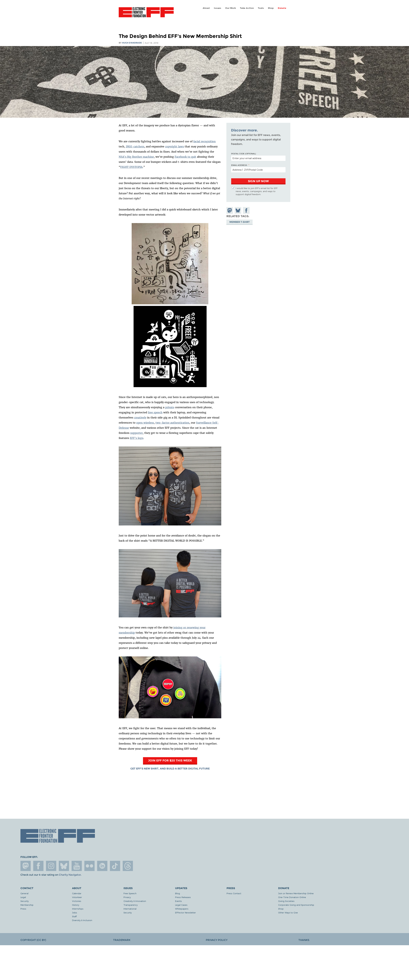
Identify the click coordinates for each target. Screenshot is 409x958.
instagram (51, 866)
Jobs (74, 912)
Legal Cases (181, 905)
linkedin (102, 866)
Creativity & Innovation (134, 901)
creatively (140, 417)
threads (128, 866)
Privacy (127, 897)
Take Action (247, 8)
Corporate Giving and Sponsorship (296, 905)
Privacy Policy (217, 940)
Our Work (230, 8)
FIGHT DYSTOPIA (131, 167)
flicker (89, 866)
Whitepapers (181, 908)
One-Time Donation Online (292, 897)
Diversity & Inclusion (82, 920)
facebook (38, 866)
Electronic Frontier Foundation (146, 14)
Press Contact (234, 893)
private (169, 407)
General (24, 893)
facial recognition (204, 141)
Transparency (130, 905)
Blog (177, 893)
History (75, 905)
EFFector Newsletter (185, 912)
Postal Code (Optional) (243, 153)
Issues (217, 8)
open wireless (145, 422)
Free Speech (129, 893)
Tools (261, 8)
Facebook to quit (185, 156)
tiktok (115, 866)
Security (24, 901)
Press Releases (183, 897)
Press (23, 908)
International (129, 908)
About (206, 8)
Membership (26, 905)
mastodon (25, 866)
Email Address (239, 165)
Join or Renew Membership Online (296, 893)
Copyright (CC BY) (33, 940)
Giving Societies (286, 901)
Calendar (76, 893)
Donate (282, 8)
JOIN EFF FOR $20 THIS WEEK (170, 760)
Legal (23, 897)
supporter (136, 432)
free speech (155, 412)
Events (178, 901)
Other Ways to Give (288, 912)
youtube (77, 866)
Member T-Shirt (239, 221)
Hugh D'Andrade (132, 43)
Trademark (121, 940)
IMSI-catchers (135, 146)
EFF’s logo (136, 438)
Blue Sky (64, 866)
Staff (74, 916)
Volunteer (77, 897)
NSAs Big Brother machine (136, 156)
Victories (76, 901)
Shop (271, 8)
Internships (77, 908)
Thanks (303, 940)
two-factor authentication (172, 422)
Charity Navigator (70, 874)
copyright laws (174, 146)
